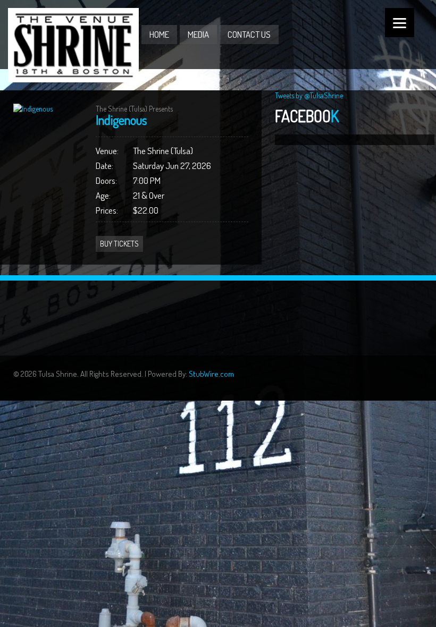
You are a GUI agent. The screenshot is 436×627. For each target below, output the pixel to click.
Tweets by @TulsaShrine (309, 95)
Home (159, 34)
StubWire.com (211, 374)
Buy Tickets (119, 243)
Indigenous (121, 120)
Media (198, 34)
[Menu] (399, 22)
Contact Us (249, 34)
